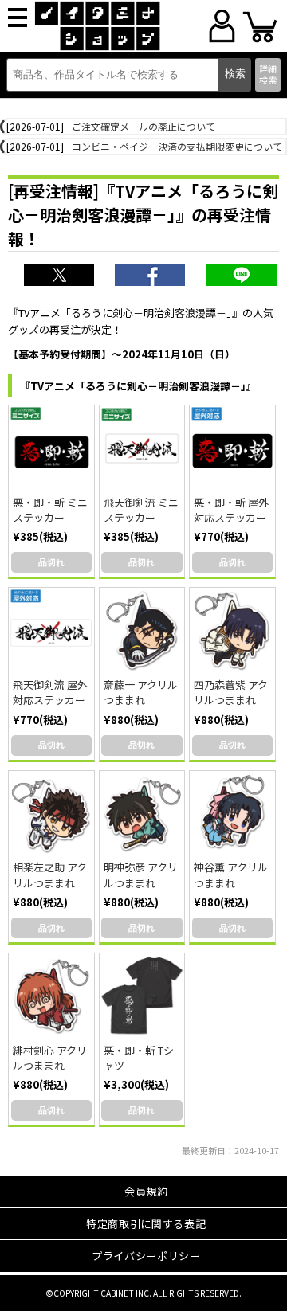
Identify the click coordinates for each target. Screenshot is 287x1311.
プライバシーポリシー (146, 1255)
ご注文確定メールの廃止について (143, 126)
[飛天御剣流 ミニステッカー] (142, 448)
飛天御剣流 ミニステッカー (141, 510)
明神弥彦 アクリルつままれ (141, 874)
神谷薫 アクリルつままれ (231, 874)
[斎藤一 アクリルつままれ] (142, 630)
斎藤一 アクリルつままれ (141, 692)
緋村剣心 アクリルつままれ (50, 1058)
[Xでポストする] (60, 276)
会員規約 (146, 1191)
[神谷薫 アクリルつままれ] (232, 813)
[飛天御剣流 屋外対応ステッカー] (51, 630)
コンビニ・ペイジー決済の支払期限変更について (177, 146)
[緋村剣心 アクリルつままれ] (51, 996)
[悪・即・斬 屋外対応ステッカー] (232, 448)
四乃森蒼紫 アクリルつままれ (231, 692)
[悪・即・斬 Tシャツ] (142, 996)
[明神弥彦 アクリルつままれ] (142, 813)
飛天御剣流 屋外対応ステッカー (50, 692)
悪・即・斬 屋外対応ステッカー (231, 510)
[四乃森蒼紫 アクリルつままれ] (232, 630)
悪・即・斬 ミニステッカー (50, 510)
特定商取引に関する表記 (146, 1223)
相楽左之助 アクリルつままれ (50, 874)
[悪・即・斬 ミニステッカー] (51, 448)
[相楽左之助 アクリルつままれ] (51, 813)
